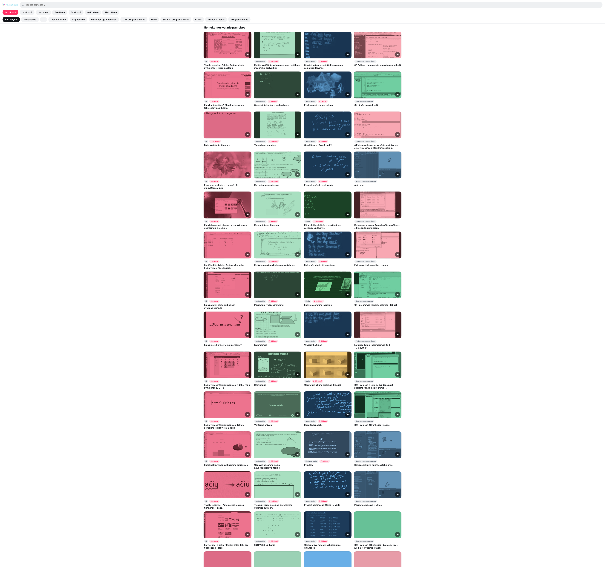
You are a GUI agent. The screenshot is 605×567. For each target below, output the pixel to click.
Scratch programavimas (176, 19)
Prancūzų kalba (216, 19)
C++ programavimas (134, 19)
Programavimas (239, 19)
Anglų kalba (78, 19)
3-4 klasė (43, 12)
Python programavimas (104, 19)
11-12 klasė (111, 12)
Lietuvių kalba (58, 19)
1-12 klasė (10, 12)
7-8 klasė (76, 12)
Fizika (198, 19)
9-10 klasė (92, 12)
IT (44, 19)
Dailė (154, 19)
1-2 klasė (27, 12)
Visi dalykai (11, 19)
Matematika (30, 19)
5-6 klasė (60, 12)
